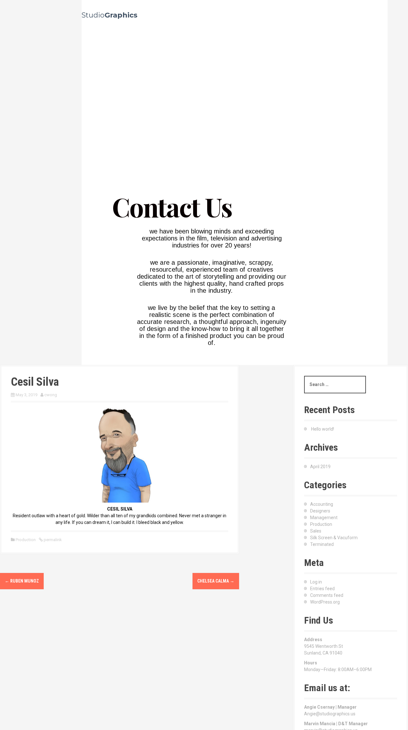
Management (324, 517)
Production (26, 539)
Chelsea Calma (215, 580)
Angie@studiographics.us (329, 713)
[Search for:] (335, 384)
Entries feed (322, 588)
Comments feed (326, 595)
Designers (320, 510)
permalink (52, 539)
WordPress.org (325, 602)
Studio (109, 15)
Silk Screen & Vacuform (334, 537)
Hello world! (322, 429)
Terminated (322, 544)
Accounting (321, 504)
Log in (316, 581)
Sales (315, 530)
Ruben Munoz (22, 580)
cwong (50, 394)
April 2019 (320, 466)
